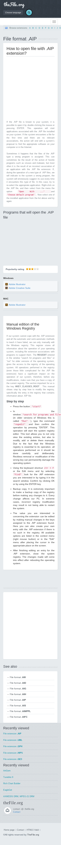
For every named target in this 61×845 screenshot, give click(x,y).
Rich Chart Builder (11, 783)
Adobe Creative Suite (19, 288)
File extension (12, 733)
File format (18, 677)
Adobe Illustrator (17, 284)
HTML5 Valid (33, 830)
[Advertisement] (30, 89)
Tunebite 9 (8, 777)
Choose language (13, 12)
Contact (16, 812)
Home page (9, 830)
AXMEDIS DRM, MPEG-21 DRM (18, 796)
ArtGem (7, 770)
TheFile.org (33, 834)
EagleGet (7, 790)
